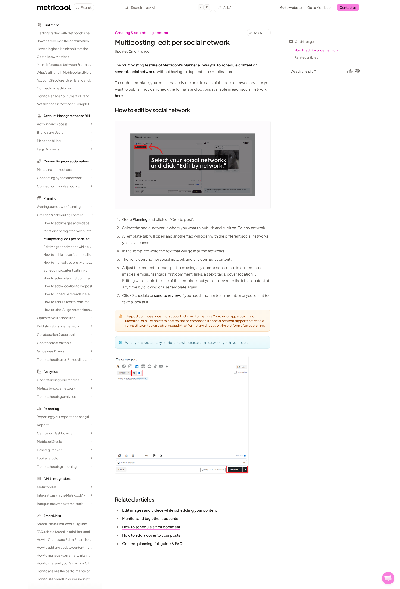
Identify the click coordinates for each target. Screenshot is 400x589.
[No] (357, 71)
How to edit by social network (316, 50)
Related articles (306, 57)
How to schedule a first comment (151, 526)
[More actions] (267, 32)
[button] (388, 578)
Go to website (291, 7)
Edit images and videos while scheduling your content (169, 510)
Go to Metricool (319, 7)
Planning (140, 219)
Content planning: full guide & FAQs (153, 543)
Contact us (348, 7)
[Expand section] (91, 124)
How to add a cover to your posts (151, 535)
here (119, 95)
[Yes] (350, 71)
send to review (167, 295)
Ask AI (227, 7)
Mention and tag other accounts (150, 518)
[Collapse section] (91, 215)
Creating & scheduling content (141, 32)
